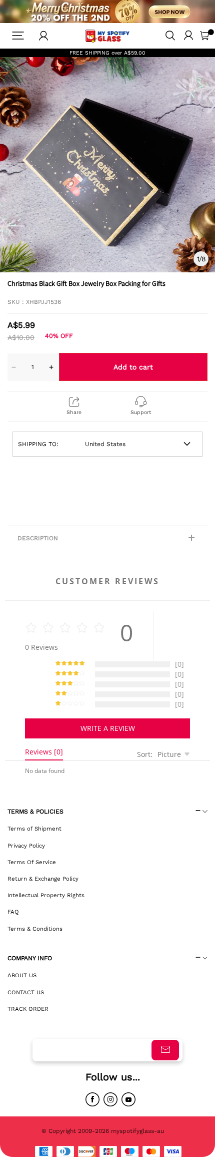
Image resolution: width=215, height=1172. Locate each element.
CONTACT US (26, 992)
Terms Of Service (32, 862)
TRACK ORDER (28, 1008)
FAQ (13, 911)
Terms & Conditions (35, 928)
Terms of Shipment (35, 828)
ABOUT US (22, 975)
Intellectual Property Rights (46, 895)
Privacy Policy (26, 845)
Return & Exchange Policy (43, 878)
